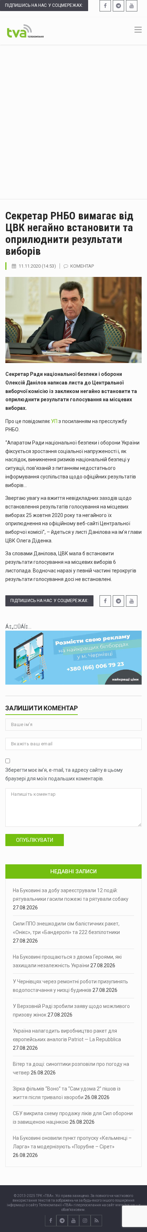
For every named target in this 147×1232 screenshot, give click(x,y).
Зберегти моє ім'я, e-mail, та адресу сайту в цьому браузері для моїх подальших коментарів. (64, 774)
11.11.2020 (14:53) (37, 266)
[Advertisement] (73, 121)
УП (54, 421)
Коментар (82, 266)
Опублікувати (34, 840)
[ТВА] (25, 30)
